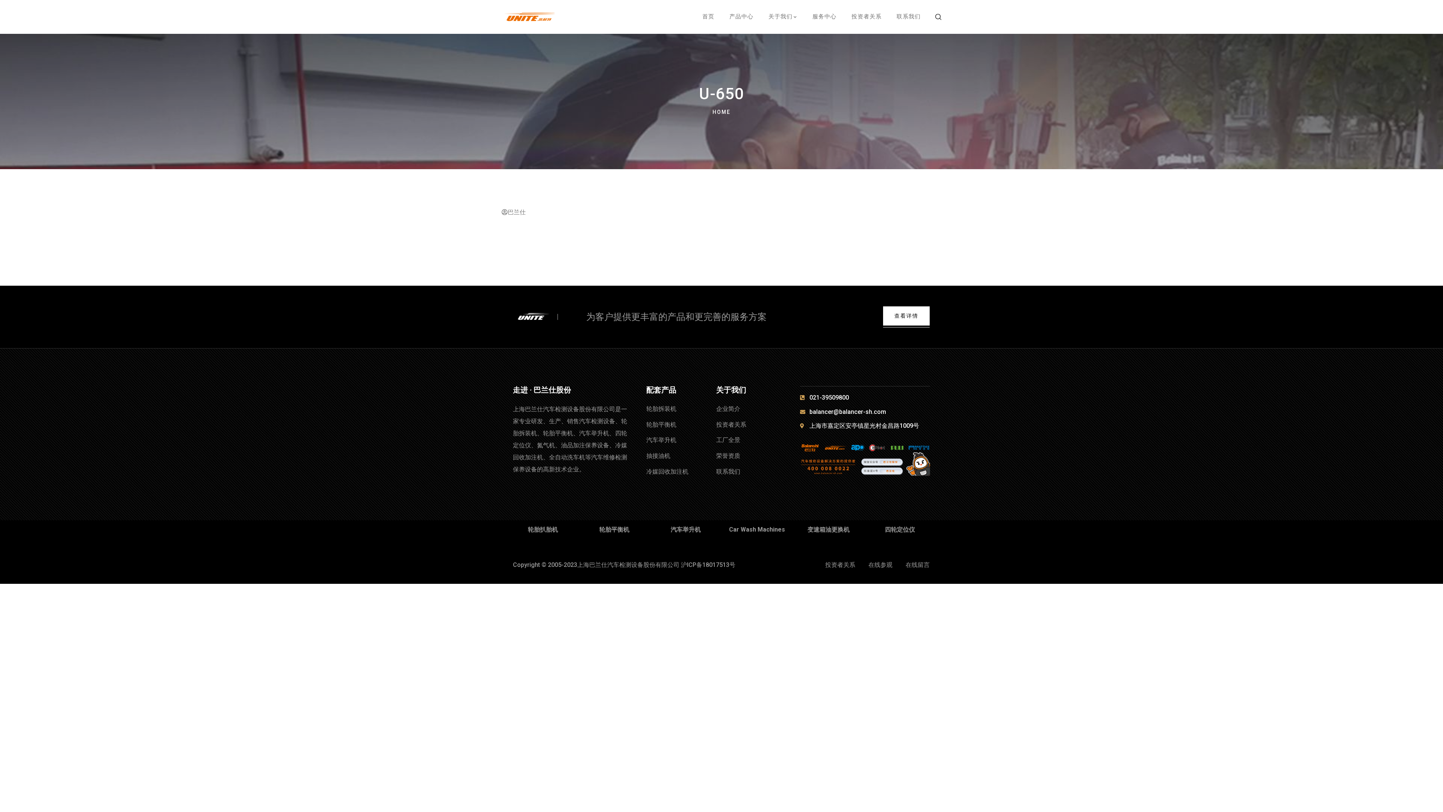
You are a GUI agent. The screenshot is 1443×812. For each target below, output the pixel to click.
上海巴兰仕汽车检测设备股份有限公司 (628, 564)
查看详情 (906, 316)
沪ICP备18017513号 (708, 564)
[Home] (540, 317)
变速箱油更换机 (829, 529)
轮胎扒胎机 (543, 529)
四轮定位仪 (900, 529)
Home (721, 112)
